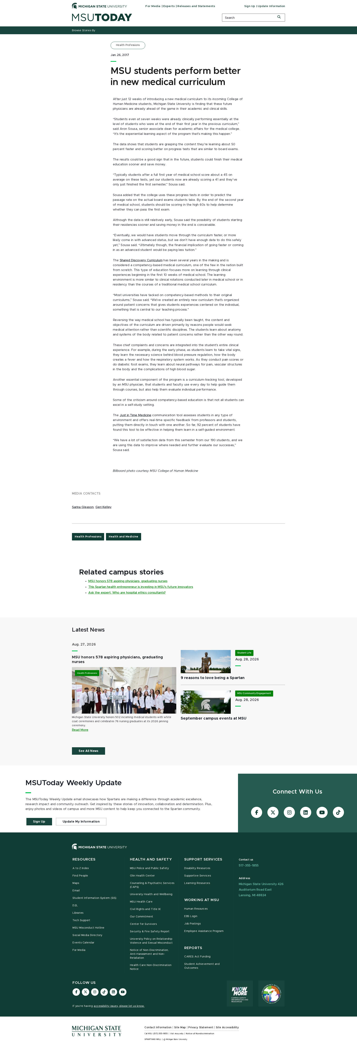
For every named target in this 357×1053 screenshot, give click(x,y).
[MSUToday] (142, 17)
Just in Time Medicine (135, 415)
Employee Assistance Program (203, 931)
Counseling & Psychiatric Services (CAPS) (152, 885)
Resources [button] (84, 859)
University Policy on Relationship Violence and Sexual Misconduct (151, 941)
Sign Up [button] (39, 821)
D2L (75, 905)
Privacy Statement (200, 1027)
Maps (76, 883)
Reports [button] (193, 948)
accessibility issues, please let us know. (119, 1006)
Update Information (271, 6)
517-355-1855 (249, 865)
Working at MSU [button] (201, 900)
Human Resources (196, 909)
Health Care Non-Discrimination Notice (151, 967)
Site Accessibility (227, 1027)
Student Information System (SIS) (95, 898)
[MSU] (178, 850)
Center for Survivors (143, 924)
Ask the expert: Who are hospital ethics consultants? (127, 592)
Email (76, 890)
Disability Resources (197, 868)
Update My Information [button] (81, 821)
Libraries (78, 913)
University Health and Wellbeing (151, 894)
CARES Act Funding (197, 956)
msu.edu (179, 1034)
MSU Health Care (141, 901)
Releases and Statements (196, 6)
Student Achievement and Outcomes (202, 966)
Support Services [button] (203, 859)
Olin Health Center (142, 875)
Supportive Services (197, 875)
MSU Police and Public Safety (149, 868)
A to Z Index (81, 868)
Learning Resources (197, 883)
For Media (152, 6)
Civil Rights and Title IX (145, 909)
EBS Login (190, 916)
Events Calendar (83, 942)
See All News (88, 750)
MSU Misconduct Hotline (88, 928)
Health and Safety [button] (151, 859)
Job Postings (192, 923)
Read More (80, 729)
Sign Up (249, 6)
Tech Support (81, 920)
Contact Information (158, 1027)
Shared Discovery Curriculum (141, 260)
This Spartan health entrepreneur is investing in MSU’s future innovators (140, 586)
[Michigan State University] (99, 5)
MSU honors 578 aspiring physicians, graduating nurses (127, 581)
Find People (80, 875)
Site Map (180, 1027)
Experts (169, 6)
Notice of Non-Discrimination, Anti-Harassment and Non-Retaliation (149, 954)
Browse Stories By (83, 30)
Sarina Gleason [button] (83, 507)
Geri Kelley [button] (103, 507)
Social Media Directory (87, 935)
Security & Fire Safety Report (150, 931)
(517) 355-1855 (160, 1034)
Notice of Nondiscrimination (200, 1034)
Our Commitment (141, 916)
